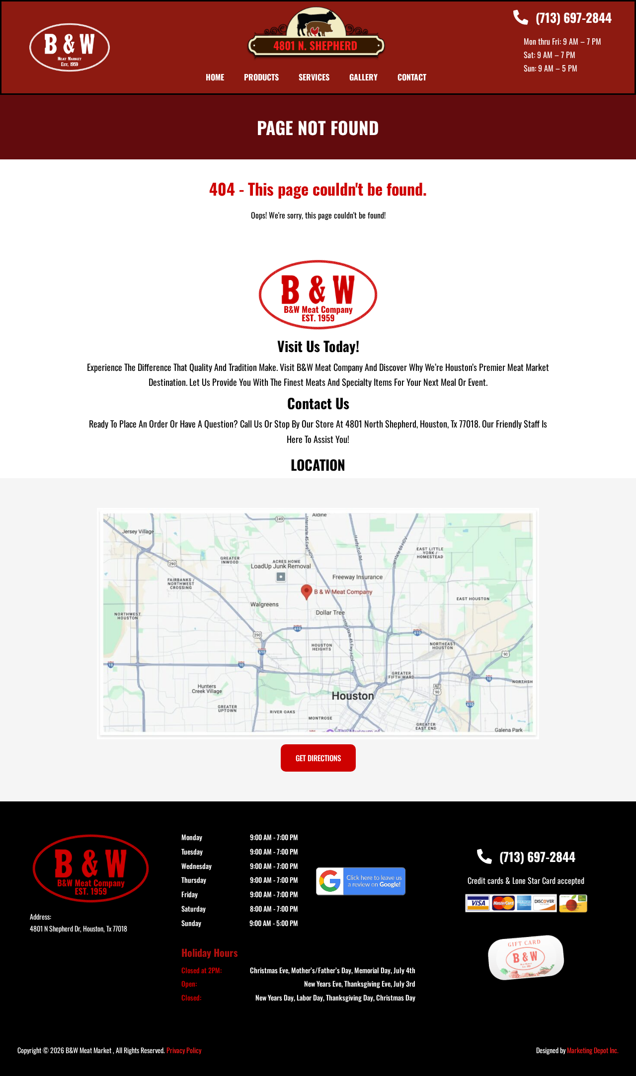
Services (314, 77)
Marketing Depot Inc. (593, 1050)
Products (261, 77)
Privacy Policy (183, 1050)
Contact (412, 77)
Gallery (363, 77)
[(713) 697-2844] (520, 17)
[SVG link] (360, 881)
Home (215, 77)
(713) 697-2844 (574, 17)
